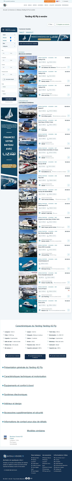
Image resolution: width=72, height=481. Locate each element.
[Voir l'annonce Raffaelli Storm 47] (68, 143)
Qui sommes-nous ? (60, 458)
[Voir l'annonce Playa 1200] (68, 185)
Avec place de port (10, 79)
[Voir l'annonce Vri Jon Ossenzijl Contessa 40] (68, 282)
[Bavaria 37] (28, 111)
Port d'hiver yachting (46, 116)
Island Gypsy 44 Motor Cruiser (45, 122)
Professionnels (65, 5)
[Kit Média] (31, 479)
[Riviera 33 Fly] (28, 306)
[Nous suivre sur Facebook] (26, 479)
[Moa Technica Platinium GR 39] (28, 236)
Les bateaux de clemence (48, 67)
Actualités (52, 5)
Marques (7, 37)
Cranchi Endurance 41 (43, 261)
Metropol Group (45, 269)
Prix (2, 50)
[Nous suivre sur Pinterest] (29, 479)
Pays (3, 84)
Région (3, 91)
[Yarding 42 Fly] (28, 63)
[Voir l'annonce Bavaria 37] (68, 115)
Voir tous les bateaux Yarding (28, 43)
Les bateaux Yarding (13, 356)
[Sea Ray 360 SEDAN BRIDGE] (28, 195)
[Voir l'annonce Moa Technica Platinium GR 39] (68, 240)
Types (4, 34)
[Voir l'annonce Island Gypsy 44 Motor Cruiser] (68, 129)
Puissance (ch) (5, 71)
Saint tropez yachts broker (48, 227)
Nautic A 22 (44, 310)
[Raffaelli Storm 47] (28, 139)
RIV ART (10, 479)
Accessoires (40, 5)
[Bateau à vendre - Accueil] (5, 5)
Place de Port (47, 471)
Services (46, 5)
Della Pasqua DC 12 (43, 205)
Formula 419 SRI (42, 163)
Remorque (46, 469)
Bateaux (29, 5)
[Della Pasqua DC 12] (28, 209)
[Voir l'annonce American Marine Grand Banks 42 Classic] (68, 157)
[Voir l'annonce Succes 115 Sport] (68, 296)
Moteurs (34, 5)
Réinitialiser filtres (9, 101)
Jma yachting (45, 255)
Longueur (4, 57)
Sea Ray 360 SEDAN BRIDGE (45, 191)
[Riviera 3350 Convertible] (28, 250)
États (4, 43)
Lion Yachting (45, 296)
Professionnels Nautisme (61, 465)
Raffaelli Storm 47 (42, 136)
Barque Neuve (47, 458)
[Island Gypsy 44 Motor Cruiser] (28, 125)
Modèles (7, 40)
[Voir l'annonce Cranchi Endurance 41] (68, 268)
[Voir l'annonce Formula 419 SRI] (68, 171)
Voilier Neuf (35, 463)
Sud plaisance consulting (46, 171)
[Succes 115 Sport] (28, 292)
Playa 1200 (41, 177)
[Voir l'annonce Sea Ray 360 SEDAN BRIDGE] (68, 199)
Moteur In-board (48, 467)
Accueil (25, 5)
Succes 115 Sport (42, 288)
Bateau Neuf (36, 458)
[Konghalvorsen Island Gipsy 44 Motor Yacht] (28, 222)
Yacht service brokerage (48, 199)
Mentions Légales (59, 467)
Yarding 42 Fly (41, 59)
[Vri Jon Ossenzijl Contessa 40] (28, 278)
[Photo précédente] (21, 63)
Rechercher (9, 99)
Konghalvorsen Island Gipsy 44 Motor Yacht (48, 219)
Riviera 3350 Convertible (44, 247)
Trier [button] (51, 24)
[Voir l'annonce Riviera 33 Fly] (68, 310)
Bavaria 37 (40, 108)
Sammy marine (45, 81)
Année (3, 64)
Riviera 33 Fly (41, 302)
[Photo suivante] (35, 63)
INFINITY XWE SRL (46, 213)
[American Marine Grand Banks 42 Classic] (28, 153)
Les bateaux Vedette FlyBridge (36, 356)
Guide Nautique (58, 5)
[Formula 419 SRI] (28, 167)
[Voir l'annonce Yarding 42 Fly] (68, 67)
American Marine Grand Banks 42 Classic (48, 150)
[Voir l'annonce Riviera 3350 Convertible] (68, 254)
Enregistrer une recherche (63, 24)
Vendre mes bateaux (11, 470)
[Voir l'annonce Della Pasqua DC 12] (68, 213)
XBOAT (43, 144)
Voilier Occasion (37, 465)
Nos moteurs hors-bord (58, 356)
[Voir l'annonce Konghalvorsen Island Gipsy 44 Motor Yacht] (68, 226)
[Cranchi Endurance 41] (28, 264)
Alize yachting (45, 95)
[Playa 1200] (28, 181)
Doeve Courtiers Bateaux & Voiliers (47, 282)
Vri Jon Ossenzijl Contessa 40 (45, 275)
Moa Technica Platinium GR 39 (45, 233)
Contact (57, 459)
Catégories (5, 46)
